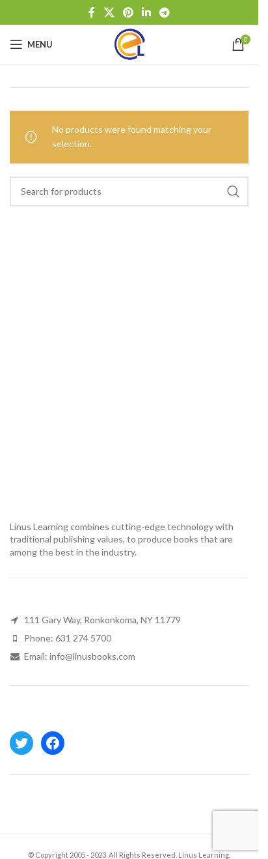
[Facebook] (52, 743)
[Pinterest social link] (127, 12)
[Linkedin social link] (146, 12)
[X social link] (109, 12)
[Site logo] (129, 43)
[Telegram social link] (164, 12)
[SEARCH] (233, 191)
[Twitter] (21, 743)
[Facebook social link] (92, 12)
